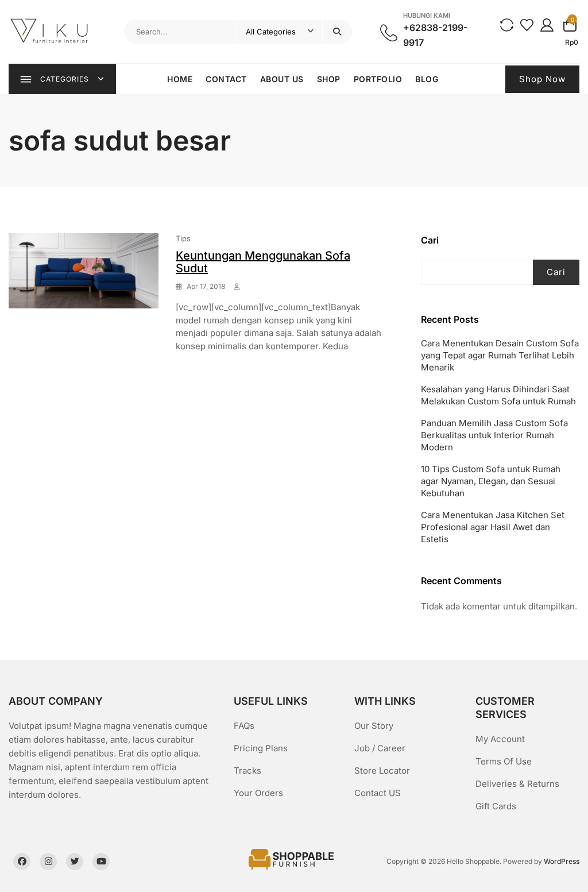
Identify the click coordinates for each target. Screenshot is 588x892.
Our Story (373, 725)
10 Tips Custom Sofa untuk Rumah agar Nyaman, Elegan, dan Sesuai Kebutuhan (490, 481)
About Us (282, 79)
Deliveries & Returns (517, 783)
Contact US (377, 792)
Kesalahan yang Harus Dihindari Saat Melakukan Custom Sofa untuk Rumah (498, 395)
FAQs (244, 725)
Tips (183, 238)
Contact (226, 79)
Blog (426, 79)
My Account (500, 738)
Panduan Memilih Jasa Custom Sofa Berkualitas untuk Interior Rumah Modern (494, 435)
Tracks (247, 770)
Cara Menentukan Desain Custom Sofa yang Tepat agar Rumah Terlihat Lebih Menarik (500, 355)
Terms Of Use (503, 761)
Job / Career (379, 748)
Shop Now (542, 79)
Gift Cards (495, 806)
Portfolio (378, 79)
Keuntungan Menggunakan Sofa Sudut (263, 262)
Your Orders (258, 792)
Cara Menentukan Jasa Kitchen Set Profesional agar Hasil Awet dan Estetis (492, 527)
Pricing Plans (261, 748)
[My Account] (547, 24)
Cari (430, 240)
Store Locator (382, 770)
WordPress (561, 861)
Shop (329, 79)
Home (179, 79)
